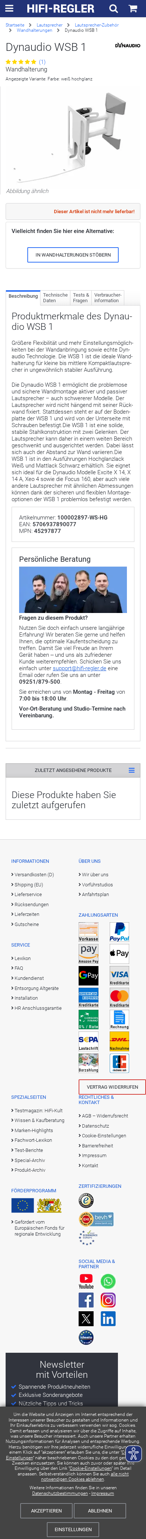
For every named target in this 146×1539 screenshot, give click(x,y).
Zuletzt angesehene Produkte (73, 770)
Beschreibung (23, 296)
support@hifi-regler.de (79, 668)
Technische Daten (55, 298)
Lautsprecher (50, 25)
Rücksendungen (32, 904)
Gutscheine (27, 924)
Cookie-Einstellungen (91, 1468)
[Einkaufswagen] (132, 8)
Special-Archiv (30, 1160)
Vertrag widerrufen (112, 1087)
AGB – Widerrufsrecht (105, 1116)
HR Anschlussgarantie (38, 1008)
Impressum (102, 1493)
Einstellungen (73, 1529)
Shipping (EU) (29, 884)
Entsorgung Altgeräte (37, 988)
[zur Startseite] (61, 8)
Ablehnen (100, 1511)
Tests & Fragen (81, 298)
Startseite (15, 25)
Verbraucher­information (108, 298)
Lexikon (23, 958)
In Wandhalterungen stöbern (73, 255)
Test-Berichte (29, 1150)
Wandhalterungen (34, 30)
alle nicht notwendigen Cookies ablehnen (85, 1476)
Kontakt (90, 1165)
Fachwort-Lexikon (33, 1140)
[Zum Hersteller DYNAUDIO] (128, 45)
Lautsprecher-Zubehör (97, 25)
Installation (26, 998)
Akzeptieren (46, 1511)
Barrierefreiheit (97, 1146)
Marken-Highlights (34, 1130)
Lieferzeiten (27, 914)
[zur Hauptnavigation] (9, 8)
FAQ (19, 968)
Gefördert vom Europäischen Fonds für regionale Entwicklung (39, 1228)
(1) (41, 62)
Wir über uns (95, 874)
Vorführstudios (97, 884)
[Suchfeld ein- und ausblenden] (113, 8)
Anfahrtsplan (95, 894)
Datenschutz (95, 1126)
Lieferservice (28, 894)
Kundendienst (29, 978)
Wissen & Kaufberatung (39, 1120)
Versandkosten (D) (34, 874)
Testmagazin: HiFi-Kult (39, 1110)
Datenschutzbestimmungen (60, 1493)
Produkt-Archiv (30, 1170)
